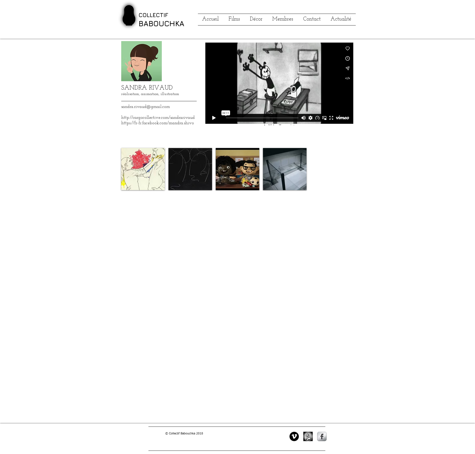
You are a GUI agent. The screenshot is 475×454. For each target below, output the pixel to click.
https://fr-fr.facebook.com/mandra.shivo (157, 123)
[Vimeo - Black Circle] (294, 436)
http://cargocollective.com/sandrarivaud (158, 118)
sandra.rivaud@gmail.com (145, 107)
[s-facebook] (322, 436)
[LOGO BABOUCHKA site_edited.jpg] (308, 436)
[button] (143, 169)
